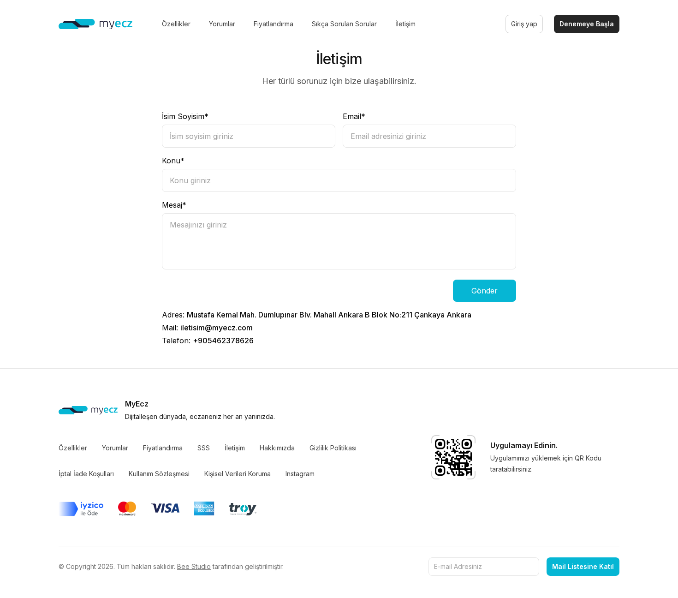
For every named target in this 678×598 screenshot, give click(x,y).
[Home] (95, 24)
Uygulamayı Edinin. (524, 445)
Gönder (484, 290)
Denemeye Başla (586, 24)
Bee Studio (194, 566)
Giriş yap (524, 24)
